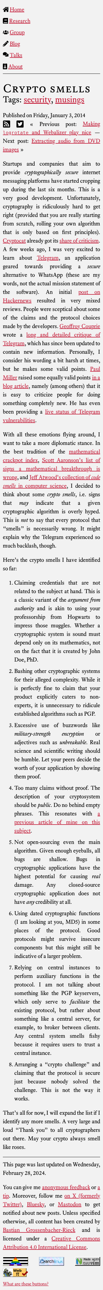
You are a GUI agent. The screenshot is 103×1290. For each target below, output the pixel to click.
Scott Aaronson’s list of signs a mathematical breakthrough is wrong (51, 469)
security (37, 99)
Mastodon (69, 1204)
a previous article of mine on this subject (57, 822)
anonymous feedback (66, 1187)
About (15, 66)
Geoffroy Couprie (80, 326)
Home (17, 9)
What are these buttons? (26, 1284)
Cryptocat (14, 240)
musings (69, 99)
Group (17, 32)
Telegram (48, 257)
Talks (16, 55)
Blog (15, 43)
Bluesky (35, 1204)
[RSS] (6, 123)
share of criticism (79, 240)
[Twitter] (20, 123)
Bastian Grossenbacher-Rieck (39, 1229)
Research (19, 20)
